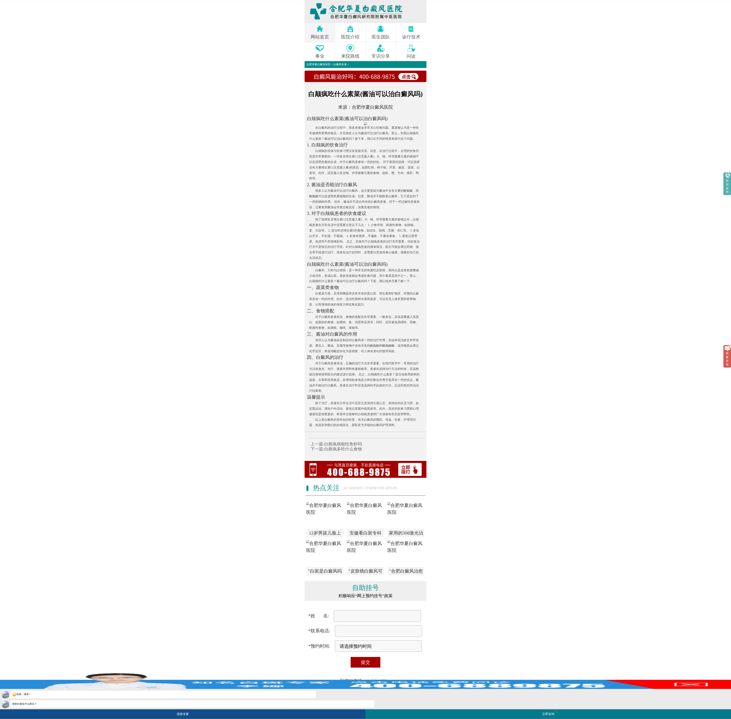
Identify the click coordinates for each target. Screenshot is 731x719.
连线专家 (183, 714)
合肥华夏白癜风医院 (318, 64)
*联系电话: (319, 630)
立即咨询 (549, 713)
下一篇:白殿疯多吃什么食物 (336, 449)
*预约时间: (319, 646)
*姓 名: (318, 615)
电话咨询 (727, 186)
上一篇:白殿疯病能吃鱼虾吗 (336, 444)
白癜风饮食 (340, 64)
